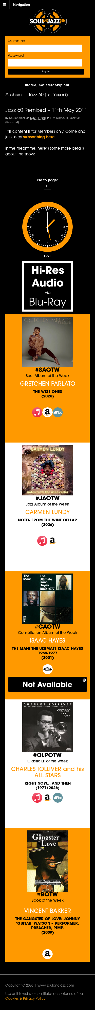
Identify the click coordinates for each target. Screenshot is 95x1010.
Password (16, 56)
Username (16, 41)
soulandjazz (17, 117)
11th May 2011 (59, 117)
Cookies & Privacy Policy (25, 998)
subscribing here (39, 137)
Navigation (21, 4)
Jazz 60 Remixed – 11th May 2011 (46, 110)
